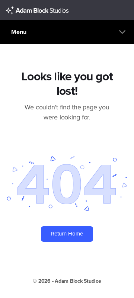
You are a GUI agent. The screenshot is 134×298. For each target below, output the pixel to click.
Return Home (67, 233)
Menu (18, 32)
